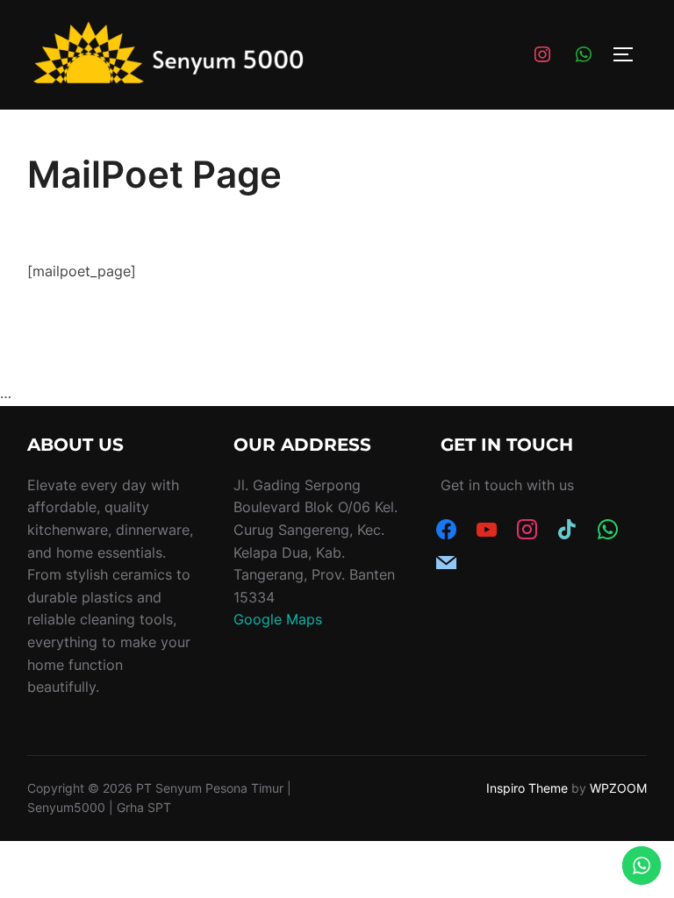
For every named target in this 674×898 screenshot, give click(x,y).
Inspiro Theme (527, 787)
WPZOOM (618, 787)
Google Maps (277, 619)
